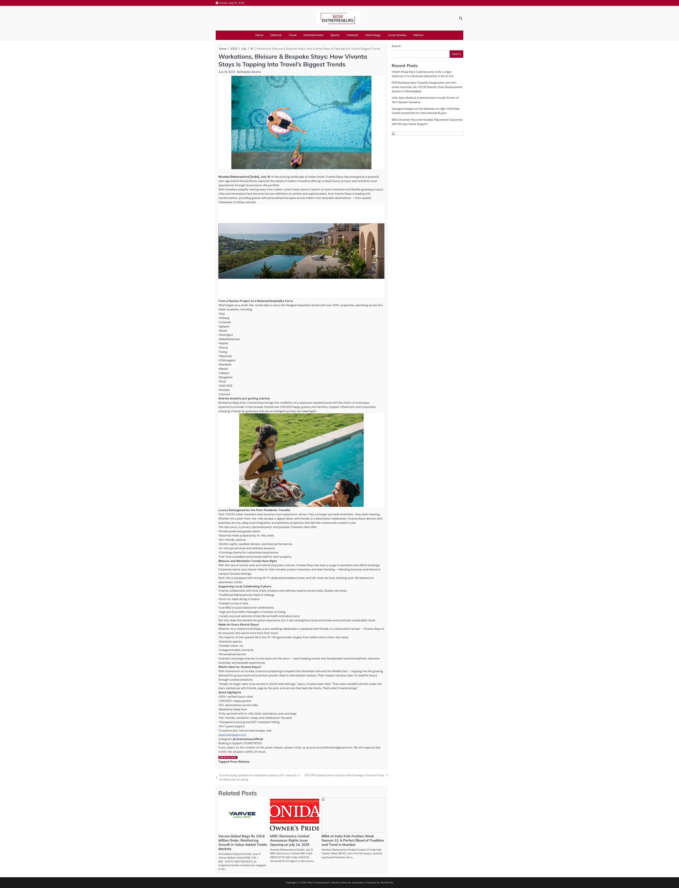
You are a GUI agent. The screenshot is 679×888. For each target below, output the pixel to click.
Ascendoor (358, 882)
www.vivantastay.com (232, 735)
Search (396, 46)
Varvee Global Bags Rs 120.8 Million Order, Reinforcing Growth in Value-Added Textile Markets (242, 842)
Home (259, 35)
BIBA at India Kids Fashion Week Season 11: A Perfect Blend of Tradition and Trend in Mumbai (353, 840)
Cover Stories (397, 35)
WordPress (387, 882)
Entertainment (313, 35)
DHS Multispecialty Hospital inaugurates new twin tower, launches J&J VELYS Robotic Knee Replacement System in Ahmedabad (427, 87)
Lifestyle (352, 35)
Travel (293, 35)
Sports (335, 35)
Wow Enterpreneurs (318, 882)
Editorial (276, 35)
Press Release (227, 757)
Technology (373, 35)
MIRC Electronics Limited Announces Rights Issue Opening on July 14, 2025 (289, 840)
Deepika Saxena (250, 72)
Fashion (418, 35)
